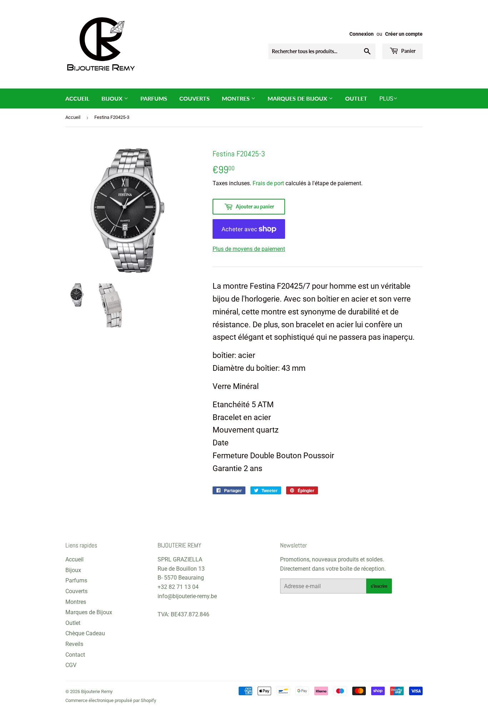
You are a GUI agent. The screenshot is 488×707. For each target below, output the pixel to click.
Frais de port (268, 183)
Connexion (361, 34)
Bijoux (112, 98)
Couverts (194, 98)
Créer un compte (404, 34)
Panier (407, 51)
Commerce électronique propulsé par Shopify (110, 700)
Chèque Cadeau (85, 633)
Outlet (356, 98)
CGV (70, 665)
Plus (386, 98)
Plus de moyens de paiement (249, 249)
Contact (75, 654)
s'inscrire (379, 586)
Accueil (77, 98)
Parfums (153, 98)
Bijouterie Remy (97, 691)
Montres (236, 98)
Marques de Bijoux (298, 98)
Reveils (74, 644)
